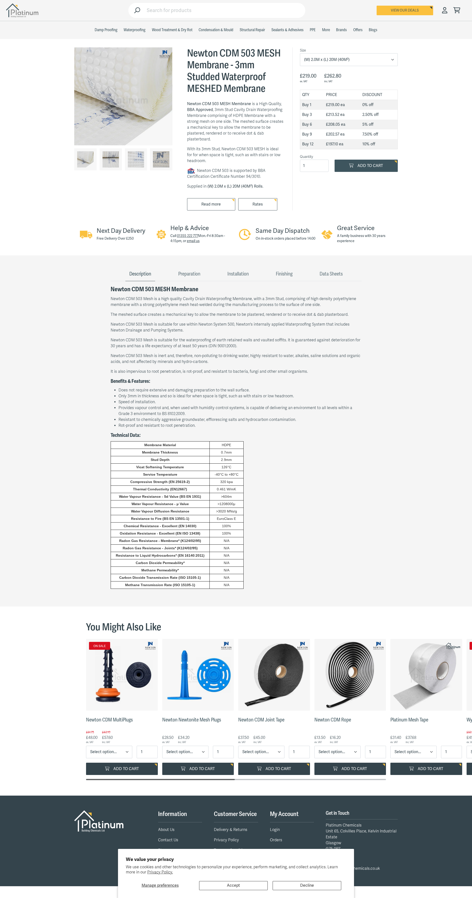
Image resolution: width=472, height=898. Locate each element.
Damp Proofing (106, 30)
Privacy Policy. (160, 872)
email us (193, 241)
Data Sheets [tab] (331, 274)
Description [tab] (140, 274)
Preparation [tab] (189, 274)
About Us (166, 829)
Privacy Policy (226, 840)
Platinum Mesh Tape (409, 720)
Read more (211, 204)
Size (303, 50)
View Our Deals (405, 10)
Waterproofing (135, 30)
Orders (276, 840)
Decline (307, 885)
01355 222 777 (187, 236)
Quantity (306, 157)
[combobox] (224, 10)
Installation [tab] (238, 274)
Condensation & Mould (216, 30)
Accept (233, 885)
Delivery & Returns (230, 829)
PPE (313, 30)
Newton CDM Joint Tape (261, 720)
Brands (341, 30)
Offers (358, 30)
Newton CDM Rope (332, 720)
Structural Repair (252, 30)
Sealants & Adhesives (287, 30)
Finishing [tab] (284, 274)
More (326, 30)
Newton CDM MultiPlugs (109, 720)
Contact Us (168, 840)
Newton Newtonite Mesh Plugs (191, 720)
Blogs (373, 30)
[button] (456, 10)
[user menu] (444, 10)
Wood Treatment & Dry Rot (172, 30)
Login (275, 829)
